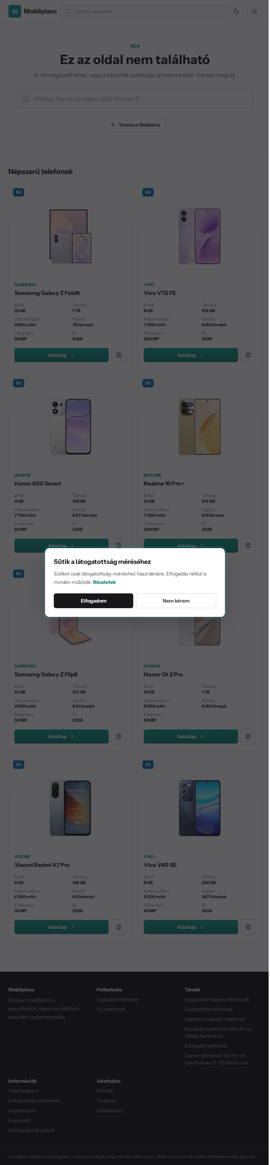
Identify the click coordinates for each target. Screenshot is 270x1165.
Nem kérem (176, 601)
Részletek (104, 582)
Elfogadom (94, 601)
